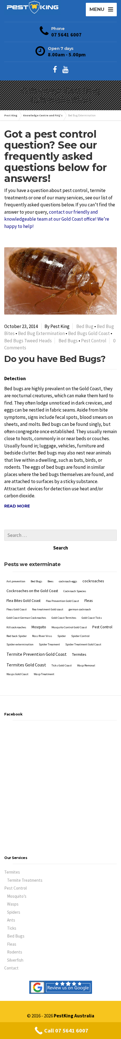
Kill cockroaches (16, 627)
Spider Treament (49, 644)
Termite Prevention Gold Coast (36, 654)
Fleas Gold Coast (16, 609)
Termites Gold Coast (26, 665)
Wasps (13, 904)
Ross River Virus (42, 636)
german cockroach (80, 609)
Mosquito (39, 626)
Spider (61, 636)
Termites (79, 654)
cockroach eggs (68, 581)
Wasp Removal (86, 665)
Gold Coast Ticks (92, 618)
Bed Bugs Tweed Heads (28, 341)
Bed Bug (84, 326)
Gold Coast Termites (63, 618)
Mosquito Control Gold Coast (69, 627)
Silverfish (15, 960)
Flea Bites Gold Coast (23, 600)
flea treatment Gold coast (47, 609)
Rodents (14, 952)
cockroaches (93, 580)
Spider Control (80, 636)
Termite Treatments (24, 880)
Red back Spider (16, 636)
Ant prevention (15, 581)
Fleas (88, 600)
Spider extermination (19, 644)
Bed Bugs (68, 341)
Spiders (13, 912)
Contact (11, 968)
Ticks (11, 928)
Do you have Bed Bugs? (55, 359)
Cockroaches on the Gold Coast (32, 590)
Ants (11, 920)
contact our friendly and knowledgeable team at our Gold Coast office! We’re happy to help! (56, 219)
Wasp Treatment (44, 674)
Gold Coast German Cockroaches (26, 618)
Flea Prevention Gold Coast (62, 601)
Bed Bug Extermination (41, 333)
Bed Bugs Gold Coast (89, 333)
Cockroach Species (74, 591)
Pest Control (93, 341)
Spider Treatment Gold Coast (83, 644)
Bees (50, 581)
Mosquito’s (16, 896)
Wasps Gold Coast (17, 674)
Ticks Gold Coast (61, 665)
